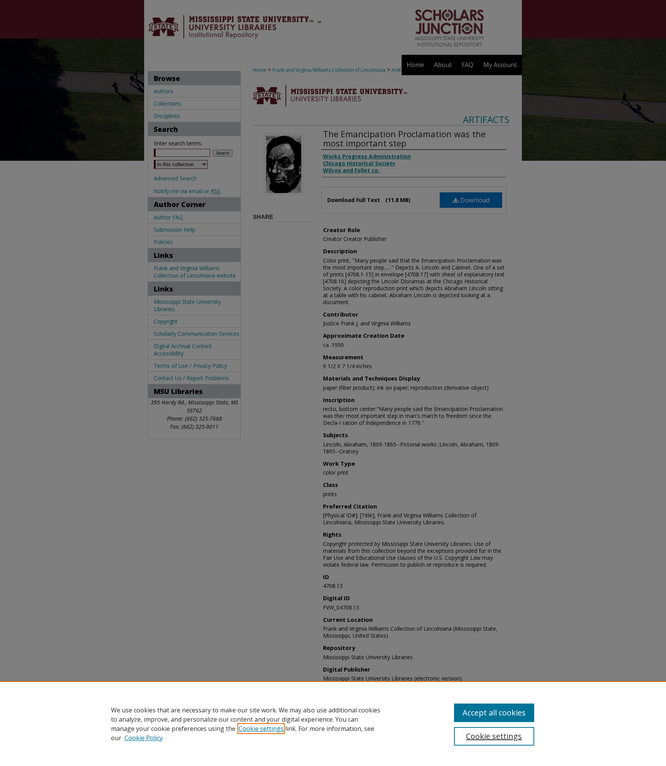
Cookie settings (261, 728)
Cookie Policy (143, 738)
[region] (333, 723)
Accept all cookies (494, 712)
